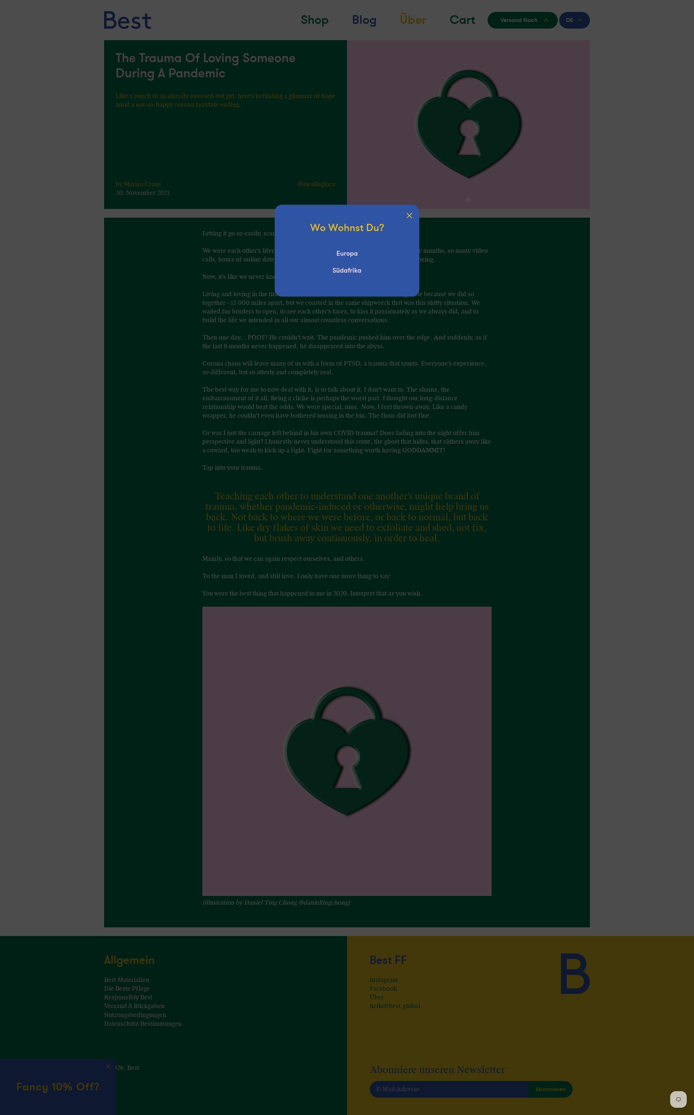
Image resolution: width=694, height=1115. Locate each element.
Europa (347, 253)
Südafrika (347, 270)
